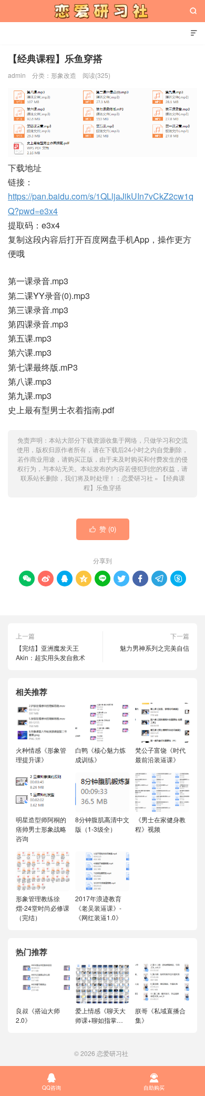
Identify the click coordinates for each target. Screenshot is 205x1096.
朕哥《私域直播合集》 (160, 1015)
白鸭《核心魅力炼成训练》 (100, 754)
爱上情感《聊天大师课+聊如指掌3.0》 (100, 1015)
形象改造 (63, 75)
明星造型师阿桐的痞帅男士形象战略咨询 (41, 829)
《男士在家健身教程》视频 (160, 824)
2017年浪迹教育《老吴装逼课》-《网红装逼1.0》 (98, 908)
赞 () (102, 529)
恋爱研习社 (102, 11)
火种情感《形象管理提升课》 (41, 754)
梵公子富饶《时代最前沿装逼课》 (160, 754)
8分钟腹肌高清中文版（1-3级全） (102, 824)
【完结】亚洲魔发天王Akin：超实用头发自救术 (50, 652)
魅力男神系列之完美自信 (154, 647)
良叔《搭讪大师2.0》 (38, 1015)
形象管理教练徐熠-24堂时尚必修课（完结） (42, 908)
